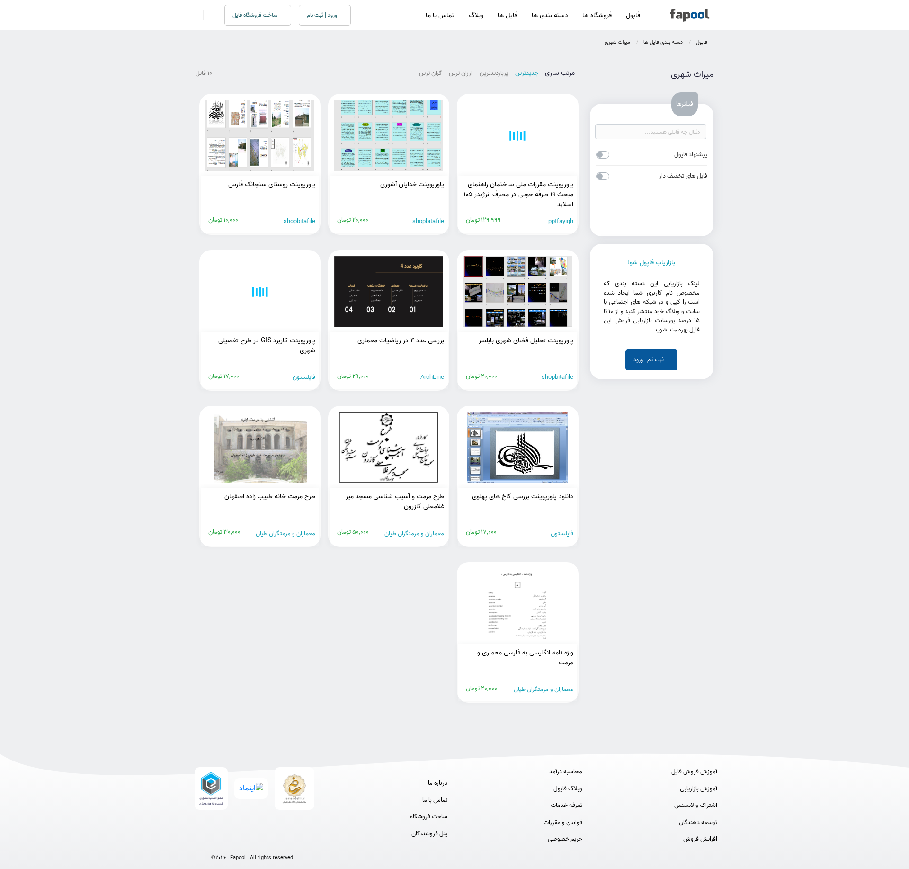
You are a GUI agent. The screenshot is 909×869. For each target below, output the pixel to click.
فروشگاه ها (597, 15)
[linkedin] (290, 841)
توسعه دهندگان (698, 822)
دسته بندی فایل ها (663, 42)
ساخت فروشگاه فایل (255, 14)
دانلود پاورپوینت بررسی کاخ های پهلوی (522, 496)
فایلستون (304, 377)
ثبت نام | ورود (649, 359)
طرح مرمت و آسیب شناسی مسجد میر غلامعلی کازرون (395, 501)
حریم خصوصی (565, 839)
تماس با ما (440, 15)
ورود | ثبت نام (323, 14)
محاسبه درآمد (565, 772)
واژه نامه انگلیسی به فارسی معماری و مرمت (525, 657)
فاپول (633, 15)
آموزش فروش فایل (694, 772)
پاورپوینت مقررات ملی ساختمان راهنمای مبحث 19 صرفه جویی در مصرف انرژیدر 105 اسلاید (518, 194)
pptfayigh (560, 221)
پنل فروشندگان (429, 834)
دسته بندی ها (550, 15)
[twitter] (271, 841)
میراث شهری (617, 42)
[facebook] (214, 841)
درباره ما (437, 783)
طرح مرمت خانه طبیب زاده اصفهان (269, 496)
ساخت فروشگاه (428, 817)
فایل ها (507, 15)
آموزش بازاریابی (698, 789)
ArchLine (432, 377)
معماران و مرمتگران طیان (414, 533)
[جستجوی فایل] (208, 15)
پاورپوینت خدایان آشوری (412, 184)
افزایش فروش (700, 839)
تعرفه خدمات (566, 805)
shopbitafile (428, 221)
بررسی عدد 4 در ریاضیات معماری (400, 340)
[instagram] (252, 841)
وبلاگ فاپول (567, 789)
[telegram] (233, 841)
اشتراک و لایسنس (695, 805)
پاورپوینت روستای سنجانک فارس (271, 184)
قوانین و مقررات (563, 822)
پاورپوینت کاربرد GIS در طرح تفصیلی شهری (266, 345)
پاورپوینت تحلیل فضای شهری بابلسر (526, 340)
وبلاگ (476, 15)
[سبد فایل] (195, 15)
